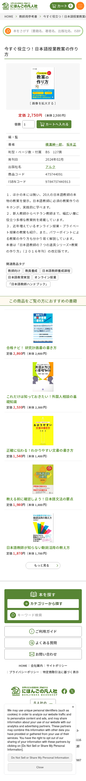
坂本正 (71, 144)
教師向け (14, 270)
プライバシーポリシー (24, 672)
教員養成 (31, 270)
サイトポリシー (56, 665)
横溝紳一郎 (53, 144)
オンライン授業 (45, 277)
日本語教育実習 (19, 277)
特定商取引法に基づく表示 (61, 672)
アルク (50, 166)
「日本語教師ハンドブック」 (28, 284)
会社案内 (37, 665)
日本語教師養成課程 (56, 270)
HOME (23, 665)
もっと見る (41, 565)
